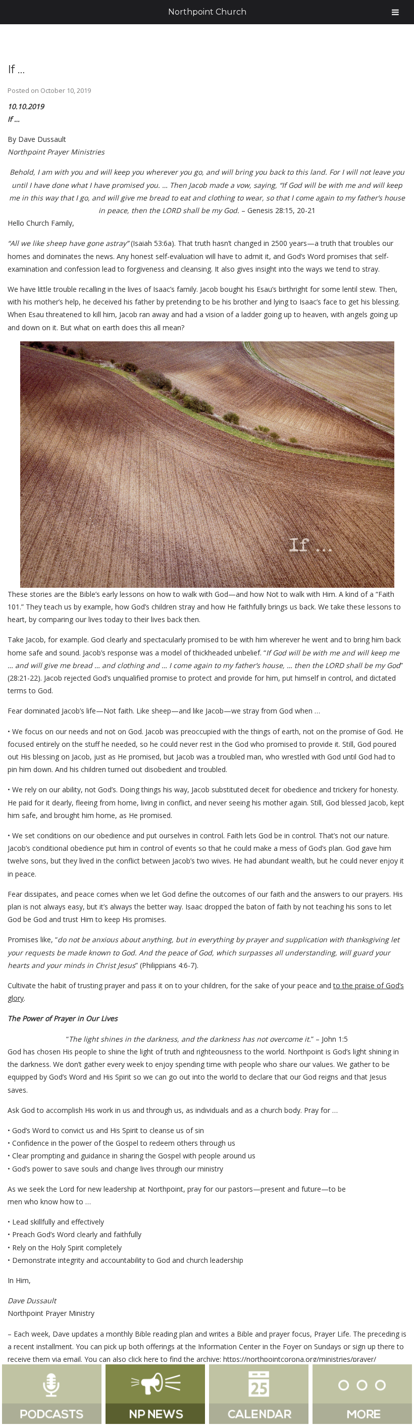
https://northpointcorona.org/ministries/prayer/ (299, 1359)
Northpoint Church (207, 12)
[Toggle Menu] (395, 12)
